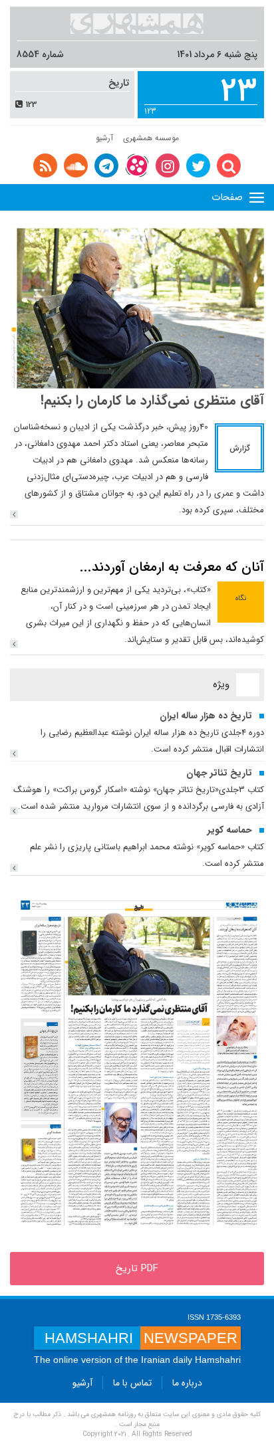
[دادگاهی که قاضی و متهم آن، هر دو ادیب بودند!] (137, 308)
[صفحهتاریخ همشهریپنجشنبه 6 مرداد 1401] (137, 1063)
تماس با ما (132, 1383)
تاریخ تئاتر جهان (219, 773)
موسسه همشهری (151, 138)
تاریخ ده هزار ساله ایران (206, 715)
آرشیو (104, 138)
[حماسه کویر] (14, 868)
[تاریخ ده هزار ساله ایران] (14, 754)
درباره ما (187, 1383)
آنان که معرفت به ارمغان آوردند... (172, 567)
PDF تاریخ (137, 1269)
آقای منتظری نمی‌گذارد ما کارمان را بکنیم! (152, 400)
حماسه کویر (229, 830)
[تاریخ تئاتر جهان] (14, 811)
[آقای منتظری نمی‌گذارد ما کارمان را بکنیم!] (14, 514)
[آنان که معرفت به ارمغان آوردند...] (14, 644)
